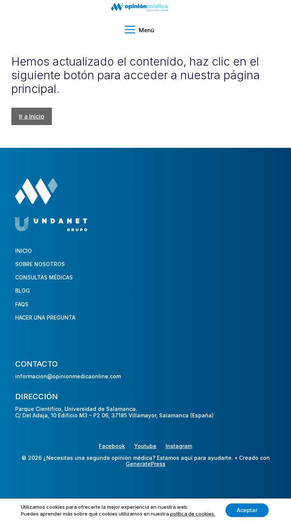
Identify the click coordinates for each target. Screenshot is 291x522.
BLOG (22, 290)
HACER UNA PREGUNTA (45, 317)
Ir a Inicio (31, 116)
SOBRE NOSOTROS (40, 264)
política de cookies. (192, 514)
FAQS (21, 304)
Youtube (145, 446)
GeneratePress (146, 464)
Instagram (179, 446)
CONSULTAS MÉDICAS (44, 277)
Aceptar (247, 510)
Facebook (112, 446)
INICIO (23, 251)
